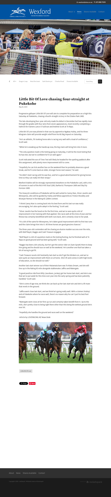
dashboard (22, 481)
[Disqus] (55, 424)
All (14, 81)
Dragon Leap (23, 81)
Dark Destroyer (47, 81)
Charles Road (59, 81)
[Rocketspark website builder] (91, 482)
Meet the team (35, 81)
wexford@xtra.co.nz (85, 2)
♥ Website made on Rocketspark (34, 481)
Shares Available (72, 81)
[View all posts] (9, 81)
